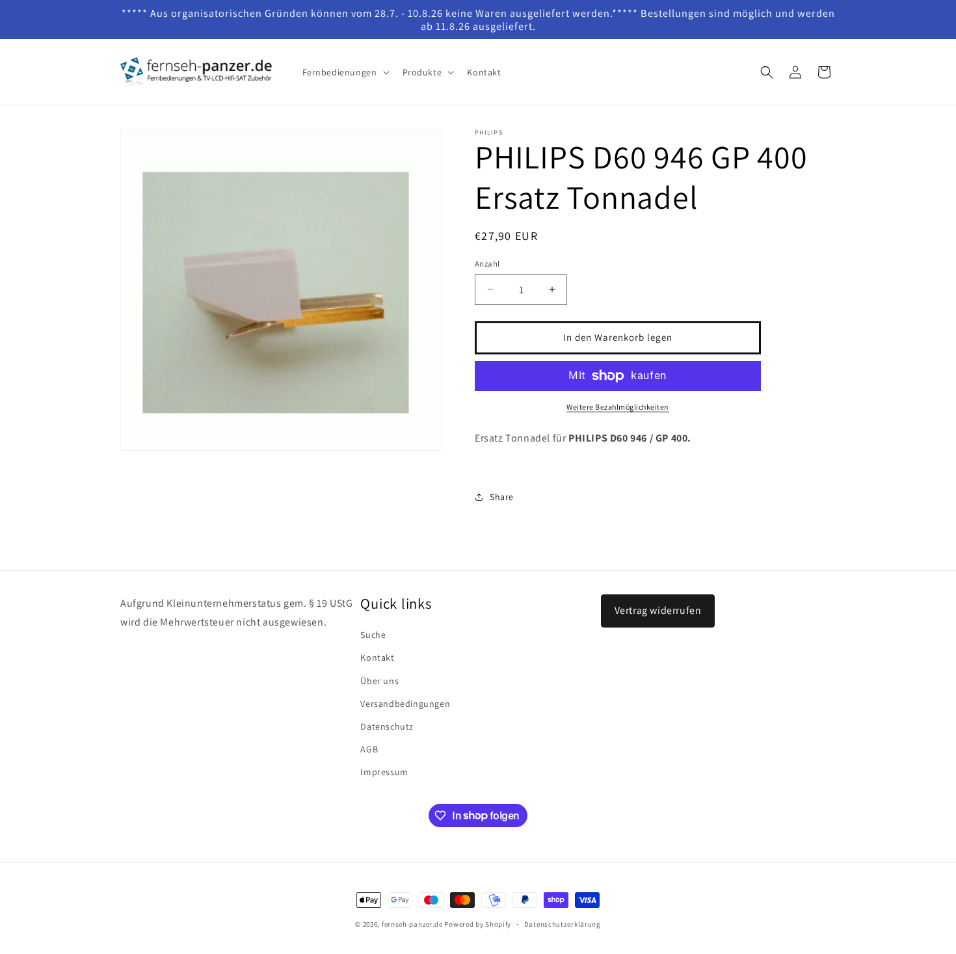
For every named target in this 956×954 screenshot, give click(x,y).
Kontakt (377, 657)
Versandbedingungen (405, 703)
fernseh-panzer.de (412, 924)
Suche (373, 635)
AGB (369, 749)
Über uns (379, 681)
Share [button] (502, 497)
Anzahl (487, 263)
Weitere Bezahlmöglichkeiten (617, 407)
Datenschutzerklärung (562, 923)
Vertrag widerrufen (658, 610)
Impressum (384, 772)
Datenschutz (387, 726)
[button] (345, 72)
